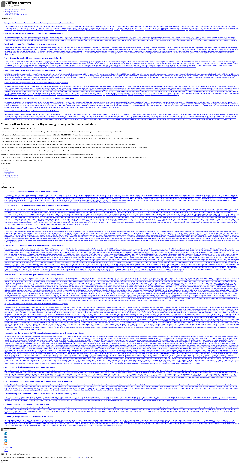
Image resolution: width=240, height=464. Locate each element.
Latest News (8, 447)
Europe (6, 170)
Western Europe (9, 172)
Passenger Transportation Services (14, 9)
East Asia (7, 173)
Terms (6, 451)
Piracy (6, 449)
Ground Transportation (11, 13)
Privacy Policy (77, 457)
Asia (5, 168)
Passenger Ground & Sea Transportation (16, 14)
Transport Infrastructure (11, 11)
